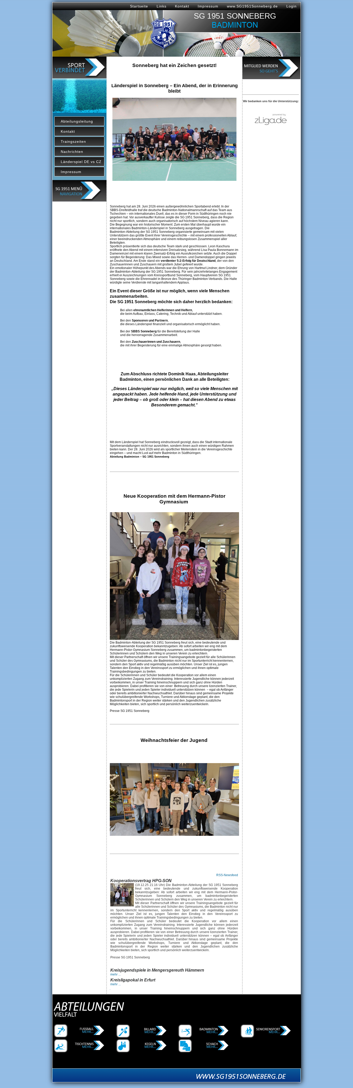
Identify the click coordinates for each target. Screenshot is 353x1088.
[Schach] (204, 1051)
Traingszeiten (73, 141)
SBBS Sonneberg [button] (144, 331)
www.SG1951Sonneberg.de (252, 6)
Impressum (208, 6)
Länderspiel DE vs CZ (81, 162)
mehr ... (115, 974)
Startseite (139, 6)
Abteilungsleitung (77, 121)
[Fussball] (80, 1036)
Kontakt (182, 6)
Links (161, 6)
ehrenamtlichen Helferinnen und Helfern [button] (162, 310)
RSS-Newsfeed (227, 875)
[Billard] (142, 1036)
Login (291, 6)
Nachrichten (72, 152)
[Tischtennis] (80, 1051)
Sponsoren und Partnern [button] (150, 320)
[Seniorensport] (266, 1036)
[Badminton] (204, 1036)
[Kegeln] (142, 1051)
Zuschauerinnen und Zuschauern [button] (156, 342)
